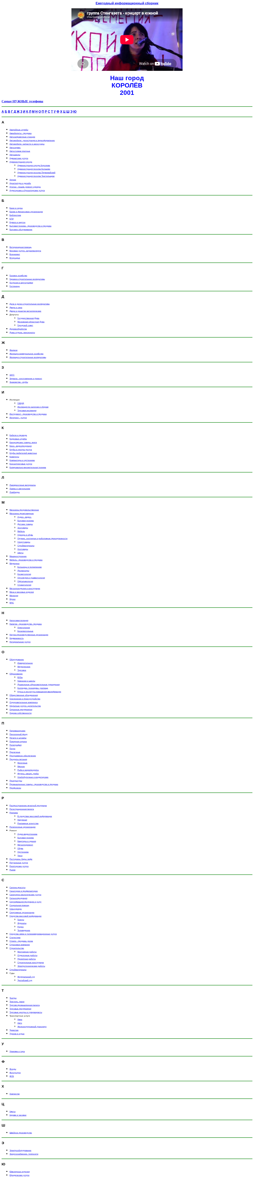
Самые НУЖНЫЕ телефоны (22, 101)
